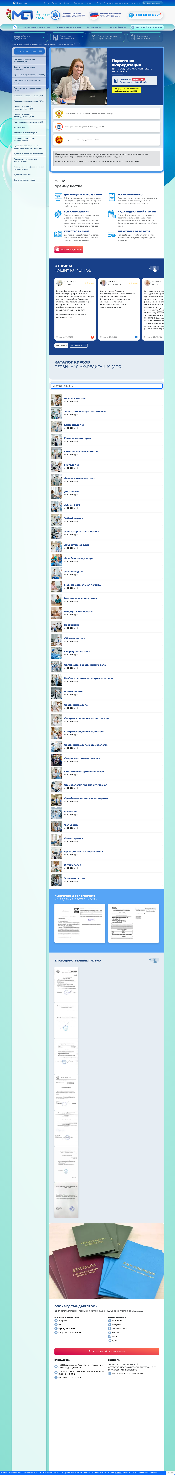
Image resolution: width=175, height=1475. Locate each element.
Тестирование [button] (94, 27)
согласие (118, 1473)
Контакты (135, 3)
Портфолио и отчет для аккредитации (24, 60)
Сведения (78, 3)
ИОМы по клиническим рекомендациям (24, 139)
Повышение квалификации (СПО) (29, 96)
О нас (46, 3)
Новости (90, 3)
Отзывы (67, 3)
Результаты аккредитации (116, 3)
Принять (170, 1473)
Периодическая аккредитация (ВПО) (28, 89)
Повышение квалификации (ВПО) (29, 101)
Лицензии (56, 3)
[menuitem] (29, 60)
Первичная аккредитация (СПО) (28, 122)
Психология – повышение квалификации (25, 160)
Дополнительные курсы (24, 180)
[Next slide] (160, 308)
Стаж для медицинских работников (24, 68)
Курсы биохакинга (22, 175)
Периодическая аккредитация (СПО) (28, 81)
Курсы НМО (19, 127)
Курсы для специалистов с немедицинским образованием (28, 147)
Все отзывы (61, 345)
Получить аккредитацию (68, 27)
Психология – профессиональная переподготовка (29, 168)
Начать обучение (117, 27)
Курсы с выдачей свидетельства (28, 154)
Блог (99, 3)
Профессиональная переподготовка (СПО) (24, 107)
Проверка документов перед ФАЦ (29, 75)
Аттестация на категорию (25, 133)
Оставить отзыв (78, 345)
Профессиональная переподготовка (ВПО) (24, 115)
